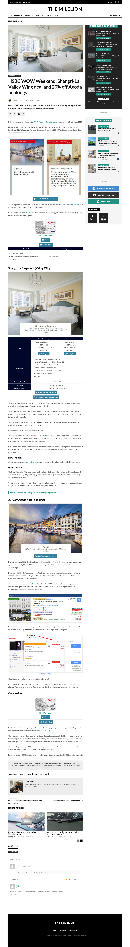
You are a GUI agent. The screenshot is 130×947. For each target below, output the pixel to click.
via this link (31, 584)
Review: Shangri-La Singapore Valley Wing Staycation (33, 492)
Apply (47, 240)
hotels (30, 774)
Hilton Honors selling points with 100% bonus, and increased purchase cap (108, 155)
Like (92, 214)
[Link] (39, 872)
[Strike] (26, 872)
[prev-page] (78, 841)
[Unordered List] (31, 872)
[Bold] (18, 872)
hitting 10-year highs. (44, 731)
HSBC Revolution (75, 205)
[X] (14, 114)
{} (42, 872)
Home (10, 21)
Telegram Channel (40, 765)
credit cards (13, 774)
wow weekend (43, 774)
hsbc (35, 774)
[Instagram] (118, 2)
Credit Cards (17, 21)
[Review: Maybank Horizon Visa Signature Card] (26, 821)
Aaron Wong (17, 100)
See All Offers (104, 99)
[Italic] (21, 872)
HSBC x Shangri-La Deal (47, 392)
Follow (103, 214)
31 (118, 159)
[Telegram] (19, 114)
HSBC (18, 76)
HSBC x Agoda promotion (46, 556)
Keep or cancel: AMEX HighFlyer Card (68, 800)
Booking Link (45, 354)
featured (22, 774)
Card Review (47, 245)
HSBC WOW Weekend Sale (47, 199)
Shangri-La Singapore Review (47, 397)
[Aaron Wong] (10, 100)
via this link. (30, 462)
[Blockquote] (34, 872)
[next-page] (81, 841)
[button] (108, 2)
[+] (45, 872)
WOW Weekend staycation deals (45, 122)
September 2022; (50, 436)
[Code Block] (36, 872)
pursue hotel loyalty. (27, 133)
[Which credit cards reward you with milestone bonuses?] (65, 821)
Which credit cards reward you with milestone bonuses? (63, 833)
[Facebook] (115, 2)
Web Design (76, 936)
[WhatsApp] (23, 114)
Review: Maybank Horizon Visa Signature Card (22, 833)
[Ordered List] (29, 872)
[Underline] (23, 872)
